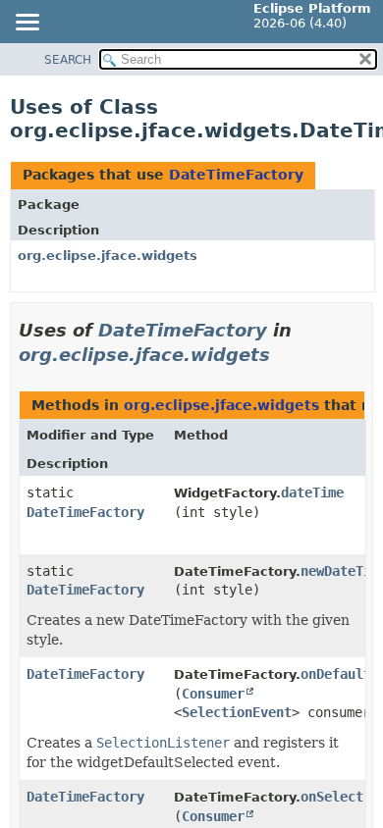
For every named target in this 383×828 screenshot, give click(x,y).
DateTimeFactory (236, 174)
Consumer (213, 693)
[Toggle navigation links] (26, 23)
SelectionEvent (237, 712)
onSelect (332, 796)
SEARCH (67, 60)
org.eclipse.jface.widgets (107, 255)
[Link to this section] (284, 354)
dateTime (312, 492)
